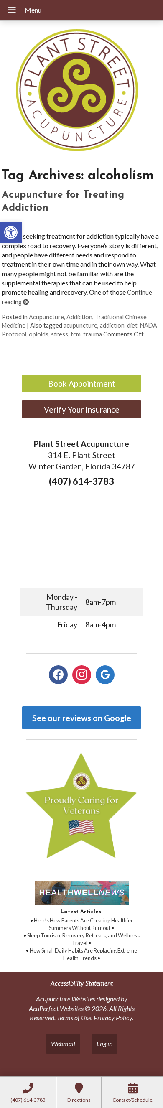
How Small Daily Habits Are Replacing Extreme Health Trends (83, 954)
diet (132, 325)
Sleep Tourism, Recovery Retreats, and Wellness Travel (83, 939)
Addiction (79, 317)
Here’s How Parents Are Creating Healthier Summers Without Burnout (83, 924)
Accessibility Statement (82, 983)
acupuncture (80, 325)
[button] (11, 232)
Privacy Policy (113, 1017)
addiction (112, 325)
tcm (76, 334)
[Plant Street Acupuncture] (81, 91)
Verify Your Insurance (82, 409)
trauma (92, 334)
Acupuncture (46, 317)
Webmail (63, 1043)
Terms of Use (74, 1017)
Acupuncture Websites (65, 999)
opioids (38, 334)
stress (59, 334)
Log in (104, 1043)
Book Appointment (81, 383)
